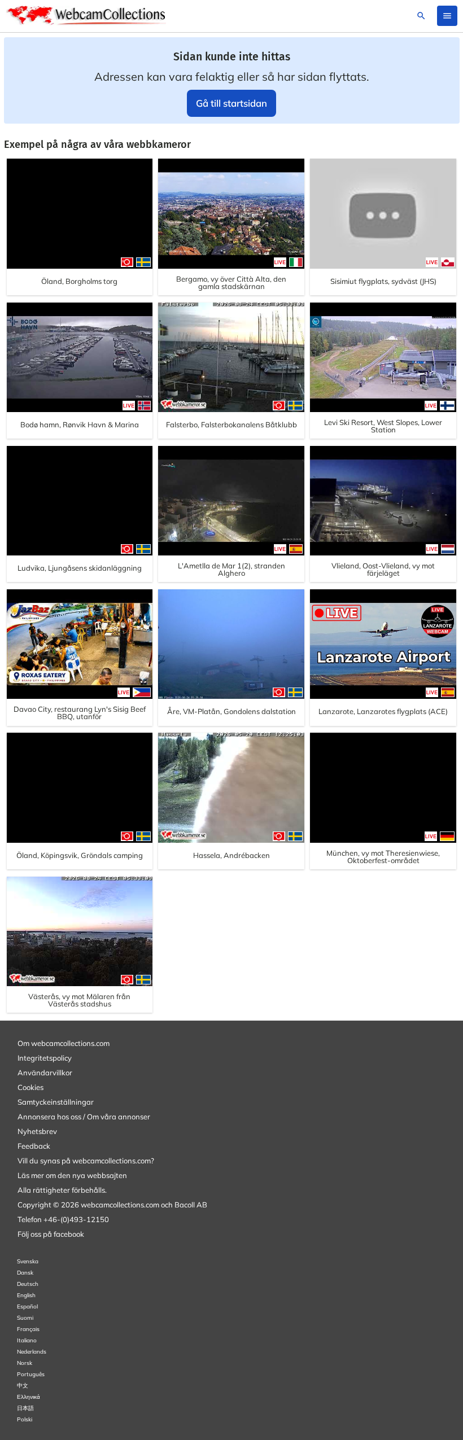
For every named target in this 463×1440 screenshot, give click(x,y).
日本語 (25, 1408)
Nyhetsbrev (37, 1131)
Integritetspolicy (45, 1057)
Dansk (25, 1272)
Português (31, 1374)
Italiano (27, 1340)
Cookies (30, 1087)
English (26, 1295)
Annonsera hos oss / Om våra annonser (84, 1116)
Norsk (24, 1363)
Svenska (27, 1261)
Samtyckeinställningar (56, 1101)
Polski (24, 1419)
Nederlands (31, 1351)
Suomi (25, 1317)
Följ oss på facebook (51, 1233)
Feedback (34, 1145)
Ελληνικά (28, 1396)
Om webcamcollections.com (64, 1043)
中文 (22, 1385)
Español (27, 1306)
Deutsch (27, 1284)
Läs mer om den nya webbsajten (72, 1175)
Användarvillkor (45, 1072)
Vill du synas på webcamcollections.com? (86, 1160)
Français (28, 1329)
